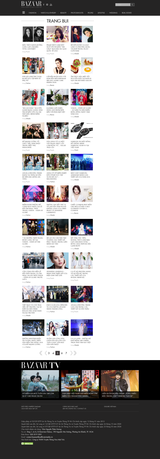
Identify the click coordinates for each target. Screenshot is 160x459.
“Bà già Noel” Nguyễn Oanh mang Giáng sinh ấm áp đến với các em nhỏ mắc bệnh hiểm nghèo (32, 112)
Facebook (44, 4)
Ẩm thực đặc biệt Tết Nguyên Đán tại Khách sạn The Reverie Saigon (81, 78)
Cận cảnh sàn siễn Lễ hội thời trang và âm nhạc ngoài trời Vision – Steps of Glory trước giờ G (32, 275)
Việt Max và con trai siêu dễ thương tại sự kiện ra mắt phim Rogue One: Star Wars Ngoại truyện (32, 309)
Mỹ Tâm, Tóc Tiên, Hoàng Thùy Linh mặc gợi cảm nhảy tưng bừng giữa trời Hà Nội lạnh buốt (81, 242)
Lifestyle (76, 53)
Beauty (63, 13)
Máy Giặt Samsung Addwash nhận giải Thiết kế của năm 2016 (80, 175)
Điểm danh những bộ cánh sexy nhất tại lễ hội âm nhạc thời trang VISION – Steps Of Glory (32, 208)
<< (44, 353)
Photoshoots (77, 13)
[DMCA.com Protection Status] (27, 443)
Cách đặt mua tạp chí (29, 408)
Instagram (47, 4)
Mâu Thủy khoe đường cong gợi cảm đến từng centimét (32, 47)
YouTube (51, 4)
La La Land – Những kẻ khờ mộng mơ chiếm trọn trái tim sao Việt (81, 340)
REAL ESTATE (127, 13)
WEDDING (113, 13)
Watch (76, 150)
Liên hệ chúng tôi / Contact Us (74, 408)
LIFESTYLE (101, 13)
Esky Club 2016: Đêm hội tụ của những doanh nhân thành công (57, 307)
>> (70, 353)
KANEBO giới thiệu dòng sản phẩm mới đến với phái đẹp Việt (56, 110)
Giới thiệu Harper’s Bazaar (30, 406)
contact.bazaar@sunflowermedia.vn (39, 437)
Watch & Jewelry (48, 13)
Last (75, 353)
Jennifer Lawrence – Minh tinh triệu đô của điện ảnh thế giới (57, 273)
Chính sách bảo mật (70, 406)
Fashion (32, 13)
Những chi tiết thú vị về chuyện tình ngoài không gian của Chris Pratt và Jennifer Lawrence (56, 208)
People (90, 13)
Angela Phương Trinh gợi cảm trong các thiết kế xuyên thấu (80, 307)
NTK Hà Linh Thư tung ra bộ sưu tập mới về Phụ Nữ (32, 78)
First (40, 353)
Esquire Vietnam (110, 406)
